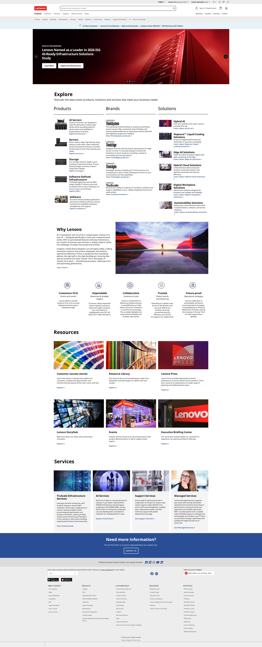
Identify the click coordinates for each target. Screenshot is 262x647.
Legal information (54, 605)
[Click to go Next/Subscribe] (75, 573)
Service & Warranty (122, 622)
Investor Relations (54, 595)
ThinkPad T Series (189, 602)
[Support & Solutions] (127, 19)
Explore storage (76, 171)
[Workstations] (68, 19)
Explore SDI (74, 191)
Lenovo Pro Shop (121, 599)
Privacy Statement (107, 570)
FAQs (117, 618)
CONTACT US (131, 551)
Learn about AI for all (183, 128)
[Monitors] (92, 19)
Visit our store (53, 609)
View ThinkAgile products (117, 177)
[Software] (111, 19)
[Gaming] (220, 13)
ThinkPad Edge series (190, 615)
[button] (223, 2)
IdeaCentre (187, 622)
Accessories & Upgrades (89, 612)
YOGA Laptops (188, 589)
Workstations (86, 609)
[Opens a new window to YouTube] (158, 562)
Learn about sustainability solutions (190, 212)
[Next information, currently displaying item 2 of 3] (226, 57)
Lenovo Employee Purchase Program (161, 602)
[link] (219, 2)
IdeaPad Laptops (189, 592)
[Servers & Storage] (146, 19)
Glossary (152, 605)
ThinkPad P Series (189, 605)
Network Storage (87, 605)
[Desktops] (57, 19)
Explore (60, 387)
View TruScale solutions (117, 194)
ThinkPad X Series (189, 612)
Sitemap (129, 640)
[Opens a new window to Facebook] (146, 562)
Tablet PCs (85, 602)
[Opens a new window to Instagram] (153, 562)
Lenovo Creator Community (158, 609)
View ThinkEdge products (117, 157)
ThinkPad (186, 599)
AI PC (84, 592)
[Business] (203, 13)
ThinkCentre (187, 618)
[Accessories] (102, 19)
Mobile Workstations (190, 631)
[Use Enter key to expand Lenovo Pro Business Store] (188, 2)
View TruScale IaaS (65, 526)
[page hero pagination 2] (132, 81)
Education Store (155, 595)
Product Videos (154, 592)
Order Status (120, 605)
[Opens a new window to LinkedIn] (161, 562)
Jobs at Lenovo (53, 612)
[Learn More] (131, 56)
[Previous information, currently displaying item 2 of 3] (36, 57)
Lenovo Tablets (188, 628)
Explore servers (76, 153)
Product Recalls (87, 615)
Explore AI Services (104, 518)
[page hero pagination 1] (130, 81)
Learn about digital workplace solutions (187, 196)
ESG (50, 602)
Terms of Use (137, 640)
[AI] (131, 19)
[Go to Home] (40, 8)
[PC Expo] (40, 19)
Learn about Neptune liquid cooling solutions (186, 145)
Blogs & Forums (155, 589)
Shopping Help (120, 602)
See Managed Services (184, 528)
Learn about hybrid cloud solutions (189, 177)
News (50, 592)
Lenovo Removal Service (123, 589)
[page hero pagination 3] (134, 81)
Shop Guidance (120, 592)
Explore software (77, 208)
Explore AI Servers (77, 134)
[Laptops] (48, 19)
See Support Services (144, 518)
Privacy (123, 640)
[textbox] (199, 573)
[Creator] (228, 13)
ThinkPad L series (189, 609)
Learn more (62, 267)
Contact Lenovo (121, 595)
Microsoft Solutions (122, 615)
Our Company (53, 589)
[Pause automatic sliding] (127, 81)
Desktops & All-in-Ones (89, 595)
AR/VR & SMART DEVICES (89, 599)
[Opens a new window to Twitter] (150, 562)
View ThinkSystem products (118, 136)
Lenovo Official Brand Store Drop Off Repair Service (95, 620)
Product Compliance (156, 599)
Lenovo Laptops (189, 595)
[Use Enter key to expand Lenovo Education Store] (209, 2)
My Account (119, 609)
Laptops (84, 589)
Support (118, 612)
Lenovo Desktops (189, 625)
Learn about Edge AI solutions (187, 159)
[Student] (211, 13)
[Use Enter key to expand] (215, 2)
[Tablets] (83, 19)
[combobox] (116, 8)
